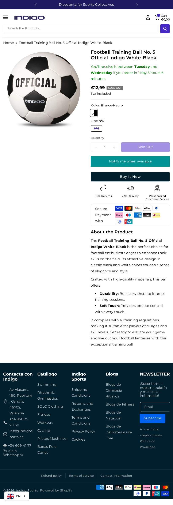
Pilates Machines (52, 439)
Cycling (43, 431)
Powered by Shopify (56, 490)
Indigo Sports (79, 377)
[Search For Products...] (165, 28)
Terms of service (81, 476)
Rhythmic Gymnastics (47, 395)
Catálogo (47, 374)
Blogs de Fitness (120, 404)
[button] (7, 17)
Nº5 (98, 129)
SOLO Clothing (50, 406)
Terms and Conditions (81, 420)
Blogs (112, 374)
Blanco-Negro (94, 113)
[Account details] (148, 17)
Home (8, 43)
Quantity (97, 138)
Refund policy (51, 476)
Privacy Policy (83, 431)
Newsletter (155, 374)
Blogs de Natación (113, 415)
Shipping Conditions (81, 392)
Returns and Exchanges (82, 406)
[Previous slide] (35, 4)
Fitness (43, 414)
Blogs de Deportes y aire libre (119, 432)
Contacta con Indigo (18, 377)
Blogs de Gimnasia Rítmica (114, 390)
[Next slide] (137, 4)
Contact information (116, 476)
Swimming (46, 384)
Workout (45, 423)
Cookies (78, 439)
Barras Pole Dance (47, 450)
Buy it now (130, 177)
